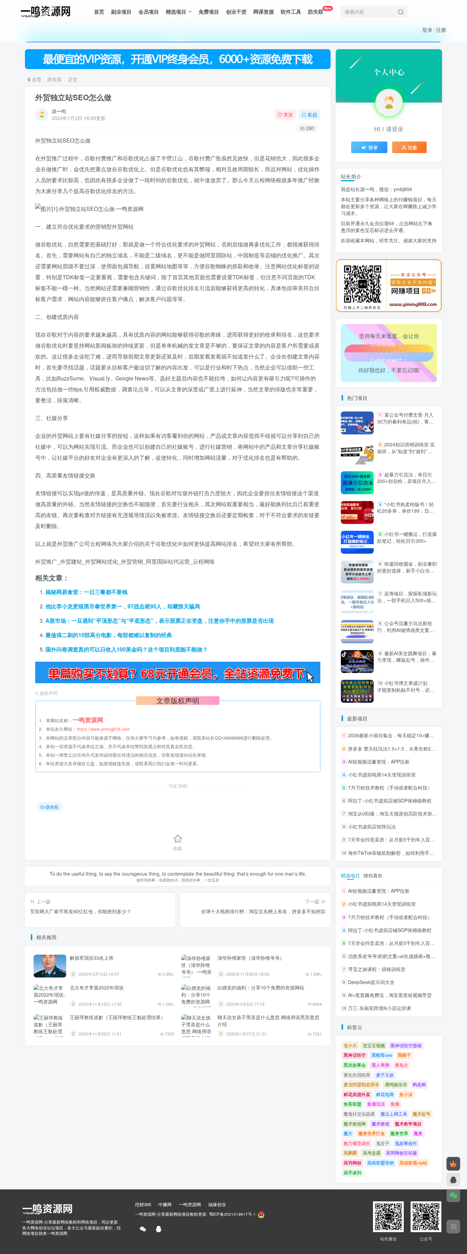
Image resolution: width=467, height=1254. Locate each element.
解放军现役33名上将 (92, 957)
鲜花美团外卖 (357, 1094)
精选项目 (176, 11)
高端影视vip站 (413, 1162)
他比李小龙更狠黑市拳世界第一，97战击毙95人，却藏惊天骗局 (122, 606)
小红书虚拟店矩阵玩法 (372, 826)
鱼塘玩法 (376, 1104)
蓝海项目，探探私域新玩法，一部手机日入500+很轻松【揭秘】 (407, 600)
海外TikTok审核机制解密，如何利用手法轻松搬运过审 (405, 852)
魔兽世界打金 (371, 1133)
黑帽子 (404, 1055)
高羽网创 (352, 1162)
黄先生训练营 (357, 1074)
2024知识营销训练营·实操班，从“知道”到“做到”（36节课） (406, 451)
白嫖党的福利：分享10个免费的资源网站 (260, 987)
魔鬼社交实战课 (359, 1113)
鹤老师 (419, 1084)
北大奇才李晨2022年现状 (97, 987)
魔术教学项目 (408, 1123)
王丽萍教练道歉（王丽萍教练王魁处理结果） (117, 1017)
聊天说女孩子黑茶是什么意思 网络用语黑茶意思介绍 (268, 1020)
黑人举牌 (380, 1065)
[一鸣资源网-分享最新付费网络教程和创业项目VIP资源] (45, 10)
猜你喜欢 (373, 875)
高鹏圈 (350, 1152)
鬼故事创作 (406, 1143)
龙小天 (350, 1045)
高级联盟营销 (380, 1162)
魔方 (348, 1133)
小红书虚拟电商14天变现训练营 (382, 774)
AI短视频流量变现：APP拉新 (379, 761)
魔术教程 (380, 1123)
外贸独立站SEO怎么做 (73, 97)
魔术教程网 (355, 1123)
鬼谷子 (382, 1143)
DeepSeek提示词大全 (371, 982)
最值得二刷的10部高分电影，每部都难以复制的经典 (108, 635)
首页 (99, 11)
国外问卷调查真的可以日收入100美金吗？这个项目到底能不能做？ (126, 649)
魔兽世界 (399, 1133)
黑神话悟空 (355, 1055)
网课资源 (263, 11)
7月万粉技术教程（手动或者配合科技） (390, 787)
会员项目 (148, 11)
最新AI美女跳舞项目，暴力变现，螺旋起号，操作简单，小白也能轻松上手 (407, 660)
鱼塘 (394, 1104)
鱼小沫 (406, 1094)
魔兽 (418, 1133)
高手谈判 (352, 1172)
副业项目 (121, 11)
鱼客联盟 (352, 1104)
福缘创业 (217, 1204)
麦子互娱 (385, 1074)
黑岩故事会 (355, 1065)
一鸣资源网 (190, 1204)
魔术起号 (421, 1113)
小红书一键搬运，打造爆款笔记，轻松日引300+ (407, 537)
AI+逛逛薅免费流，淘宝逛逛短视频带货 (390, 995)
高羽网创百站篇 (401, 1152)
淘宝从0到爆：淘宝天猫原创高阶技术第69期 (395, 813)
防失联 (319, 10)
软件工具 (291, 11)
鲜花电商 (385, 1094)
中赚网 (165, 1204)
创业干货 (236, 11)
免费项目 (209, 11)
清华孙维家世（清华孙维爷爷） (250, 957)
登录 (427, 29)
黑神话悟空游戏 (406, 1045)
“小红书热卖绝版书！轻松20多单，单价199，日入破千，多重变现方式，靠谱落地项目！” (406, 514)
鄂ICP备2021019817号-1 (232, 1214)
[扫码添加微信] (453, 1195)
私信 (312, 114)
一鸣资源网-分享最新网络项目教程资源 (170, 1214)
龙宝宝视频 (374, 1045)
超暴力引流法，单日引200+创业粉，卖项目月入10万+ (407, 481)
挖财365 (143, 1204)
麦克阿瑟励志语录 (361, 1084)
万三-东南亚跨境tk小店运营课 (379, 1008)
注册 (441, 29)
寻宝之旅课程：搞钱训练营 (376, 969)
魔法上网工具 (394, 1113)
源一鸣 (59, 111)
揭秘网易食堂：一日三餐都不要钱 (86, 592)
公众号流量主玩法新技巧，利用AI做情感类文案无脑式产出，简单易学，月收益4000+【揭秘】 (406, 633)
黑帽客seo (382, 1055)
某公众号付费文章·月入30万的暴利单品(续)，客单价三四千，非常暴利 (405, 421)
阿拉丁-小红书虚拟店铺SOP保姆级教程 (389, 800)
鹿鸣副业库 (396, 1084)
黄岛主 (401, 1065)
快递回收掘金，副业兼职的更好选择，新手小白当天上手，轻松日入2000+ (407, 570)
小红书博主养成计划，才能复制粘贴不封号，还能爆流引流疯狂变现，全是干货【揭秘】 (406, 692)
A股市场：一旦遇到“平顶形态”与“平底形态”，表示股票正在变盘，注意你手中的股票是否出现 (159, 620)
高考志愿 (372, 1152)
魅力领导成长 (357, 1143)
